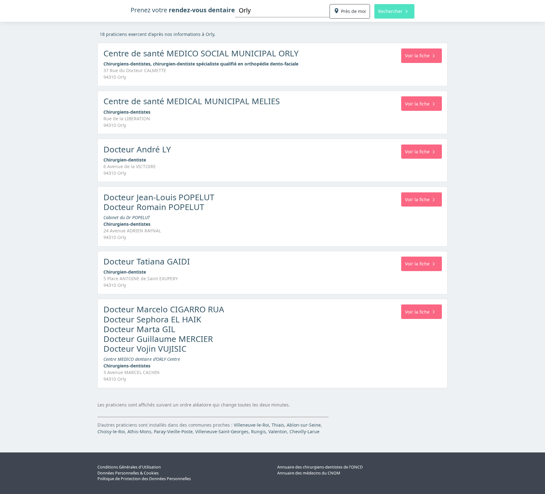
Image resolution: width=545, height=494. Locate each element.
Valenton (277, 431)
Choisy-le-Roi (111, 431)
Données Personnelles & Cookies (128, 473)
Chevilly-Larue (304, 431)
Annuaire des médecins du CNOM (308, 473)
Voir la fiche (417, 56)
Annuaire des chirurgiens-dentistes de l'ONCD (320, 467)
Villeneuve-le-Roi (251, 425)
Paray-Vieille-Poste (173, 431)
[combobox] (282, 10)
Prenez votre (183, 10)
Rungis (258, 431)
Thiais (278, 425)
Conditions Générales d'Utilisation (129, 467)
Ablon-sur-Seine (304, 425)
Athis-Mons (139, 431)
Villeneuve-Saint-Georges (222, 431)
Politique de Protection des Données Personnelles (144, 478)
